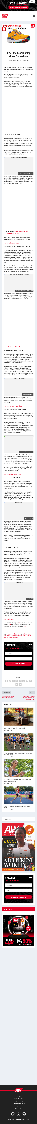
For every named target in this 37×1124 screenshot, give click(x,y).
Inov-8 (8, 635)
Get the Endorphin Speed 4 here (12, 474)
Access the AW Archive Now (18, 8)
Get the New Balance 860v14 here (13, 347)
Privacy (18, 1106)
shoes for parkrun (13, 637)
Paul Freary (17, 60)
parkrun (20, 635)
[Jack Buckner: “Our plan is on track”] (18, 717)
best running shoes (12, 634)
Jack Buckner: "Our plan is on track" (15, 728)
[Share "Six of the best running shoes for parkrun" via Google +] (13, 681)
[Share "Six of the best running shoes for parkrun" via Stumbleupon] (30, 681)
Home (18, 1096)
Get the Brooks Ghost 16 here (11, 243)
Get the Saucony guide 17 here (12, 544)
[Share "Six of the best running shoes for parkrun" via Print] (20, 684)
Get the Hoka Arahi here (10, 619)
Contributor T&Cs (18, 1103)
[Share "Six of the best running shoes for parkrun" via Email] (16, 684)
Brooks (19, 634)
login (32, 1)
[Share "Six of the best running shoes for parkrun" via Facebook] (6, 681)
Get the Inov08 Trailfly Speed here (13, 406)
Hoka (5, 635)
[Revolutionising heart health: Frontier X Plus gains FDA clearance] (18, 768)
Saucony (6, 637)
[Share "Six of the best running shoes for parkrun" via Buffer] (27, 681)
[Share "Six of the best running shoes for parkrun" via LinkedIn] (23, 681)
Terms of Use (18, 1101)
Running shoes (27, 635)
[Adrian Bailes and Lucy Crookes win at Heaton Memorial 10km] (18, 742)
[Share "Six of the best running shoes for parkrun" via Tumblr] (16, 681)
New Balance (14, 635)
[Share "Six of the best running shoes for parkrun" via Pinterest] (20, 681)
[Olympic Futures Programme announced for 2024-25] (18, 795)
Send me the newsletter (18, 664)
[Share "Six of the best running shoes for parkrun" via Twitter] (10, 681)
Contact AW (18, 1098)
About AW (18, 1108)
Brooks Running (26, 634)
